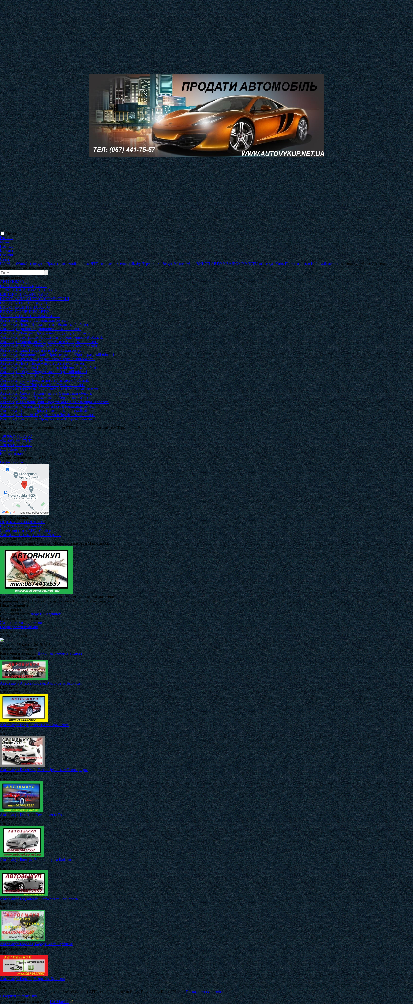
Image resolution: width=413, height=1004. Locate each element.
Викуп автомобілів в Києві (60, 653)
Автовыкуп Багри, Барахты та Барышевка (34, 725)
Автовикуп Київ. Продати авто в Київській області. (42, 350)
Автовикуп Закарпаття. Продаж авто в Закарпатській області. (50, 419)
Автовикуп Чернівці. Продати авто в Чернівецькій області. (48, 410)
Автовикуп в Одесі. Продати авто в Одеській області (43, 372)
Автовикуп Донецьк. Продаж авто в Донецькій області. (45, 333)
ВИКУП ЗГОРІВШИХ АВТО (24, 312)
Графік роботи (11, 462)
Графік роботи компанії (19, 627)
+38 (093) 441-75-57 (16, 441)
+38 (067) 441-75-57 (16, 436)
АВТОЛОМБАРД (14, 281)
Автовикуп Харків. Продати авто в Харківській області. (46, 393)
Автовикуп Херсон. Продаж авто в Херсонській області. (46, 398)
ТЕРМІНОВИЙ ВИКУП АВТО (26, 290)
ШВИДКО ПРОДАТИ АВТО (24, 294)
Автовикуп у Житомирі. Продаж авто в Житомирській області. (51, 337)
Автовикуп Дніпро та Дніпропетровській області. (40, 329)
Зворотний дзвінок (45, 614)
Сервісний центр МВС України (25, 530)
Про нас (6, 246)
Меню (11, 233)
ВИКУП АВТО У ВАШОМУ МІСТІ (30, 316)
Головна (6, 238)
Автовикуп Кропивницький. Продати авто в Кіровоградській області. (57, 355)
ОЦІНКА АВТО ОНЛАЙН (22, 522)
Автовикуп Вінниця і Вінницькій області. (34, 320)
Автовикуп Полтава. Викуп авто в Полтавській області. (46, 376)
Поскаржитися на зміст (204, 992)
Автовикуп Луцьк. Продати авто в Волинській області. (45, 324)
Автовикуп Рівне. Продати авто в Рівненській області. (44, 380)
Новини (6, 255)
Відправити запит (14, 614)
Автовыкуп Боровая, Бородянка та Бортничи (36, 944)
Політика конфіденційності (22, 526)
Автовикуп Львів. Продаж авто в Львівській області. (43, 363)
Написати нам (11, 453)
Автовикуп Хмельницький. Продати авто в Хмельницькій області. (54, 402)
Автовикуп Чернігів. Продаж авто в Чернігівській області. (47, 415)
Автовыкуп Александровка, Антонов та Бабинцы (41, 683)
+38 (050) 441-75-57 (16, 445)
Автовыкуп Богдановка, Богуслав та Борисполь (39, 899)
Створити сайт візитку (18, 996)
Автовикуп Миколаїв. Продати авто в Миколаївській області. (50, 367)
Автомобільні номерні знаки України (30, 535)
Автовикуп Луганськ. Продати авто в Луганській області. (47, 359)
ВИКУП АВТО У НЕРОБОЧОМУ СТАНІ (34, 299)
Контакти (8, 251)
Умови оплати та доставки (21, 623)
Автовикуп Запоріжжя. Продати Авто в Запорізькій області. (49, 342)
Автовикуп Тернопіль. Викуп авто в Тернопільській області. (49, 389)
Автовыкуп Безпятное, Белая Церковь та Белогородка (44, 770)
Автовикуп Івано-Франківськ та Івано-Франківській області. (49, 346)
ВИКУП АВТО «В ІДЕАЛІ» (23, 286)
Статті (5, 259)
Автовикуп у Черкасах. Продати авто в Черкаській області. (48, 406)
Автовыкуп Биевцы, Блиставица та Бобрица (36, 860)
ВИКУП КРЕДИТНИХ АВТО (25, 307)
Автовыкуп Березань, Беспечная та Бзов (32, 815)
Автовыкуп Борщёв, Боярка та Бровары (32, 979)
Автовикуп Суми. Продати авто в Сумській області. (42, 385)
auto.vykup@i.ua (13, 449)
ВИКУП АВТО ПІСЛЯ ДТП (23, 303)
